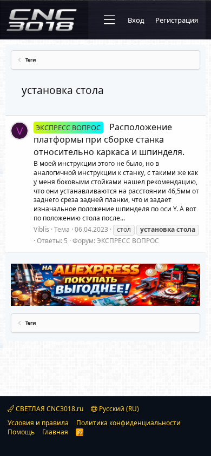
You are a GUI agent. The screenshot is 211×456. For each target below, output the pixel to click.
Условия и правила (38, 422)
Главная (55, 432)
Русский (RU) (118, 408)
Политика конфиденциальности (128, 422)
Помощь (21, 432)
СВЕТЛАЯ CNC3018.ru (48, 408)
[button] (109, 20)
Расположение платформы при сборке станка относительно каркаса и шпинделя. (109, 139)
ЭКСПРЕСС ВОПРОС (128, 240)
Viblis (41, 229)
